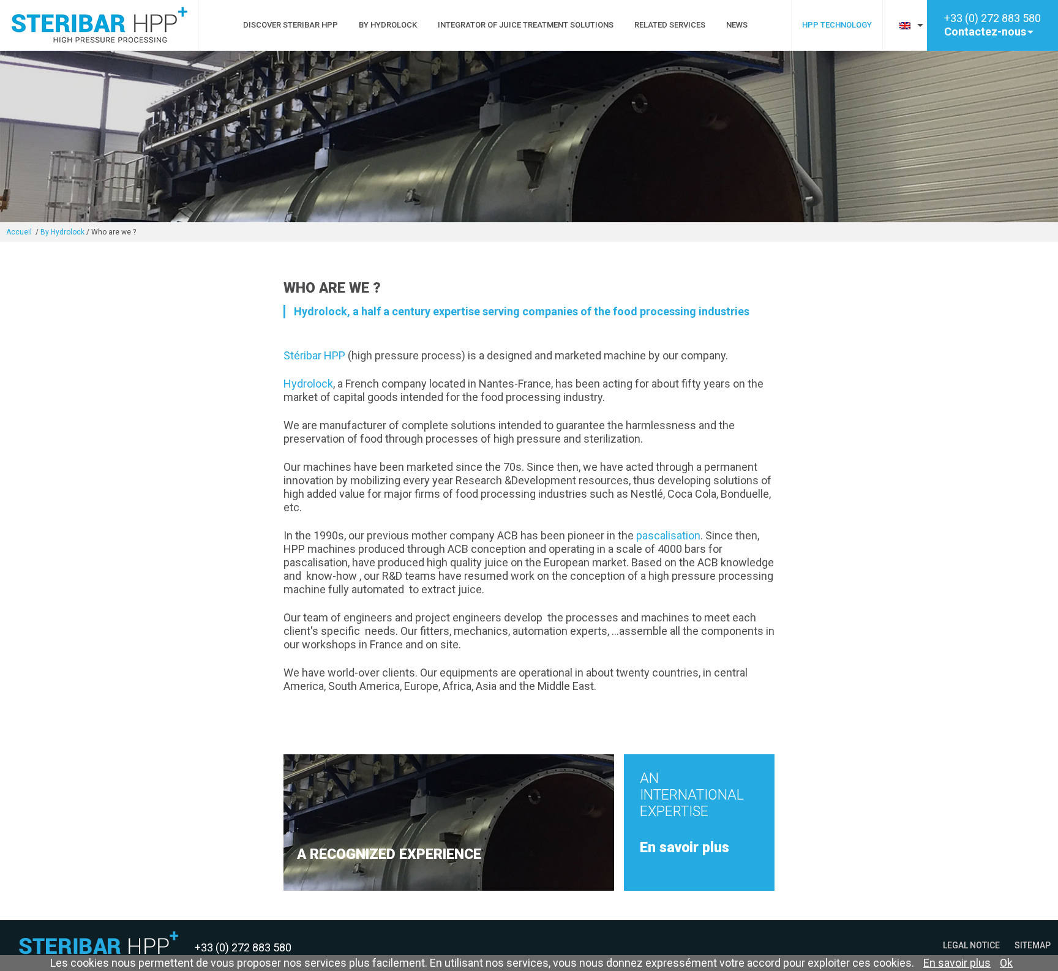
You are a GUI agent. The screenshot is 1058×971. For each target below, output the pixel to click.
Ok (1006, 962)
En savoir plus (957, 962)
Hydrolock (308, 383)
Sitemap (1033, 945)
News (737, 24)
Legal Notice (971, 945)
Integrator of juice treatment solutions (525, 24)
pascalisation (668, 535)
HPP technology (837, 24)
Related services (669, 24)
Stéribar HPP (314, 355)
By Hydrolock (388, 24)
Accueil (20, 232)
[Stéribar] (99, 38)
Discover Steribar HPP (290, 24)
